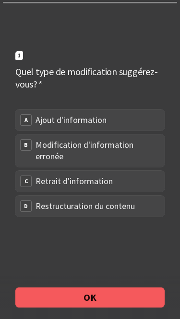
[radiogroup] (90, 163)
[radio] (90, 120)
